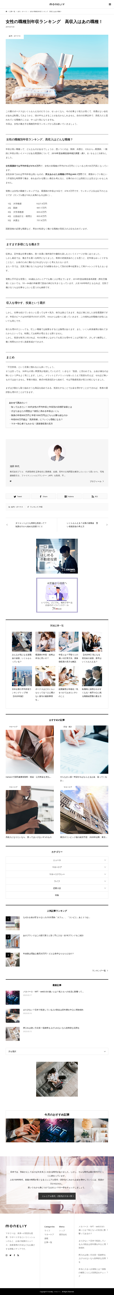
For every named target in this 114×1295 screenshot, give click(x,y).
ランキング (34, 507)
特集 (57, 895)
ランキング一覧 (99, 970)
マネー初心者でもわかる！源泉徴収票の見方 (32, 423)
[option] (23, 1130)
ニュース (57, 860)
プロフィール (95, 481)
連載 (46, 1238)
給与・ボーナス (17, 507)
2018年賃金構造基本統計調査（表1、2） (71, 153)
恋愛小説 (57, 888)
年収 (41, 507)
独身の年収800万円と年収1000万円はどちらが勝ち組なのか (39, 415)
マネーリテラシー (57, 874)
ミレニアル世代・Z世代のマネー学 (57, 1196)
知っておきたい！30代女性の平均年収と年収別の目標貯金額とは (41, 406)
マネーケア (57, 867)
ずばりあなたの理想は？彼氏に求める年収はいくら (35, 411)
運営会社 (63, 1234)
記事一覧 (48, 1242)
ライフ (57, 881)
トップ (62, 1230)
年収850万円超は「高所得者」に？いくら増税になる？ (37, 419)
